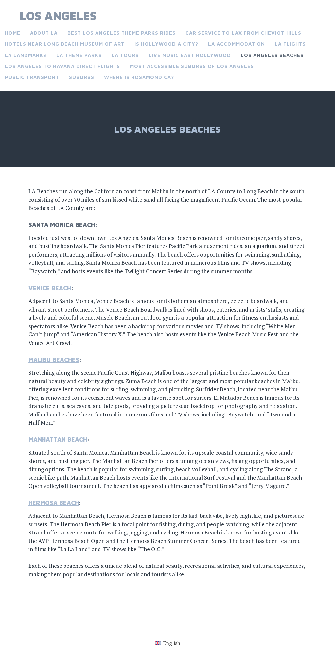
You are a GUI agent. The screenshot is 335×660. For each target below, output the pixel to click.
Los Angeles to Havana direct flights (62, 66)
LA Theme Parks (79, 55)
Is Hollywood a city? (166, 44)
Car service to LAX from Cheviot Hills (243, 33)
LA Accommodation (236, 44)
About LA (44, 33)
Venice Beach (49, 288)
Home (12, 33)
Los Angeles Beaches (272, 55)
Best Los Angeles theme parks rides (121, 33)
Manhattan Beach (57, 439)
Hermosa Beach (53, 502)
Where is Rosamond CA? (139, 77)
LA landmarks (25, 55)
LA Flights (290, 44)
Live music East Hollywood (190, 55)
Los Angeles (58, 15)
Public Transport (32, 77)
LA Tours (125, 55)
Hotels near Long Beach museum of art (65, 44)
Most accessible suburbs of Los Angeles (192, 66)
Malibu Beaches (53, 359)
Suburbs (81, 77)
